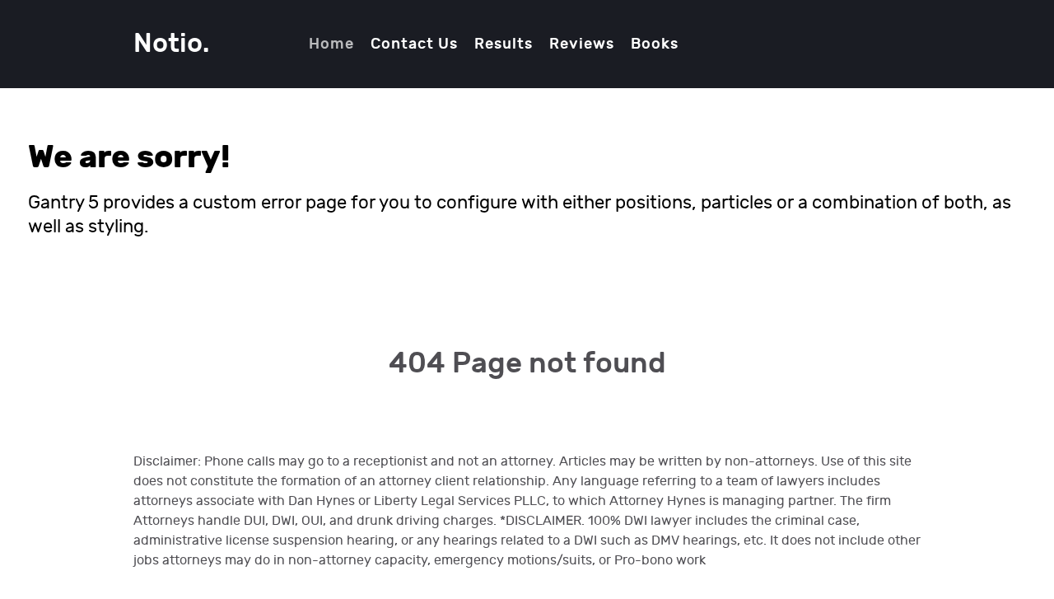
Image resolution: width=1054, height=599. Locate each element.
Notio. (171, 44)
